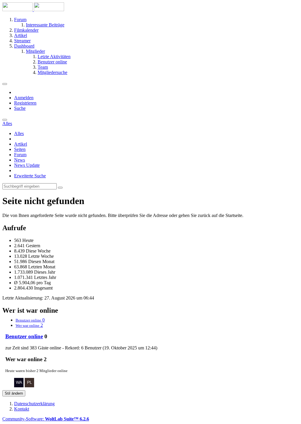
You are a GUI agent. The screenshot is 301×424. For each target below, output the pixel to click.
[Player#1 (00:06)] (29, 385)
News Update (27, 165)
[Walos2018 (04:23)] (19, 385)
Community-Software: (45, 418)
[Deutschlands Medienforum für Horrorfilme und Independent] (33, 9)
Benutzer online (24, 336)
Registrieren (25, 102)
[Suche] (4, 120)
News (19, 159)
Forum (20, 154)
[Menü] (4, 84)
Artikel (20, 144)
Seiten (20, 149)
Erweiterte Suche (30, 175)
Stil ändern (14, 393)
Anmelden (24, 97)
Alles (19, 133)
